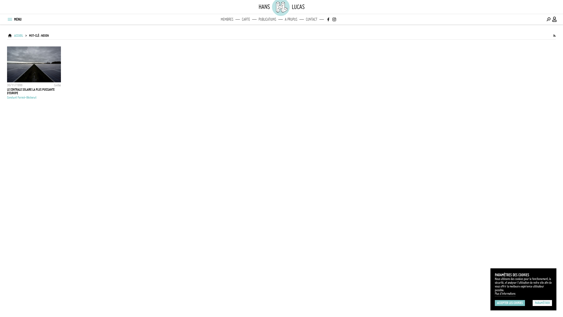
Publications (267, 19)
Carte (246, 19)
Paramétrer (542, 303)
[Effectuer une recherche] (548, 19)
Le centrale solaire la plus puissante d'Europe (31, 91)
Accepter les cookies (510, 303)
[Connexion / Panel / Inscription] (555, 19)
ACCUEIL (18, 36)
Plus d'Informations (505, 294)
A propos (291, 19)
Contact (311, 19)
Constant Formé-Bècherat (22, 98)
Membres (227, 19)
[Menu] (9, 19)
